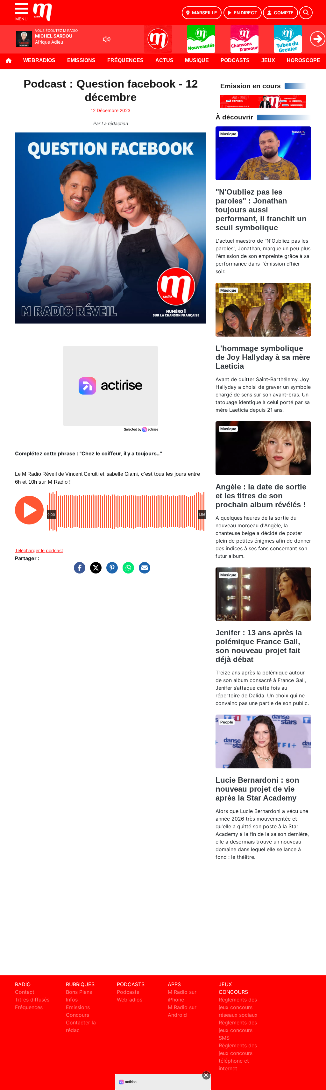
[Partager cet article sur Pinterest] (110, 571)
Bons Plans (79, 992)
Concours (77, 1015)
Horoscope (303, 60)
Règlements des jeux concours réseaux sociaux (238, 1007)
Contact (24, 992)
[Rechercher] (306, 12)
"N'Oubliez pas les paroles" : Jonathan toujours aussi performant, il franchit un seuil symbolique (261, 210)
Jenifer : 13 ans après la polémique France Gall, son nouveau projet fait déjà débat (259, 646)
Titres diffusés (32, 999)
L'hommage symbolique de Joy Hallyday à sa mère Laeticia (263, 357)
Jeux (268, 60)
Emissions (81, 60)
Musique (197, 60)
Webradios (39, 60)
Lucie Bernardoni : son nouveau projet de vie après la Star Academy (257, 789)
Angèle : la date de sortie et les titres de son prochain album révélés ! (261, 495)
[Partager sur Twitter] (94, 571)
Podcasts (235, 60)
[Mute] (106, 39)
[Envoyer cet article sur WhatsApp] (126, 571)
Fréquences (125, 60)
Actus (164, 60)
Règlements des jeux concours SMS (238, 1030)
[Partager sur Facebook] (78, 571)
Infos (72, 999)
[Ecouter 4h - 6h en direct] (263, 101)
